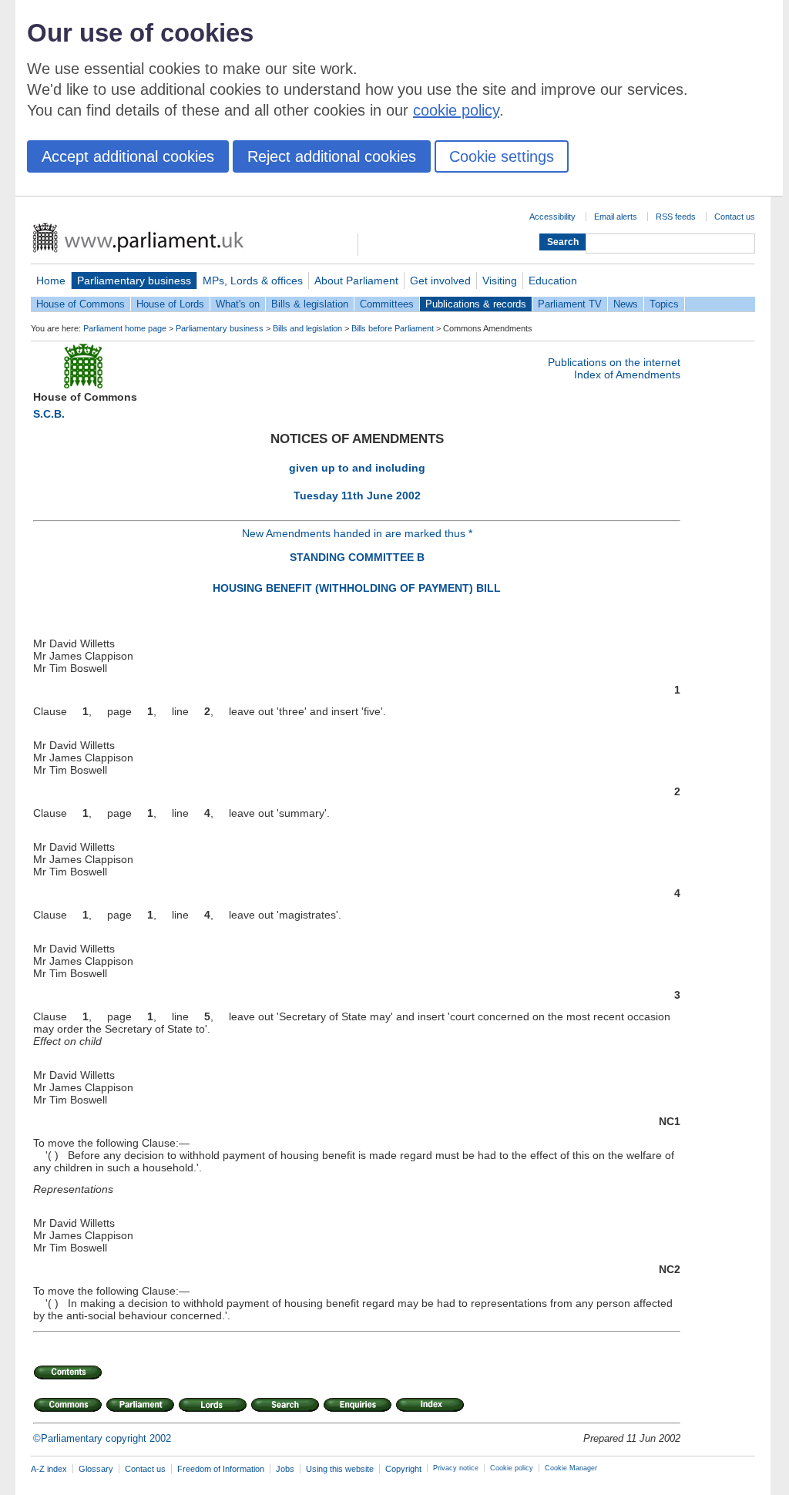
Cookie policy (511, 1468)
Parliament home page (124, 328)
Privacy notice (455, 1468)
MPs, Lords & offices (253, 280)
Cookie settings (501, 156)
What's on (238, 304)
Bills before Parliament (392, 328)
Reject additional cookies (331, 156)
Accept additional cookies (128, 156)
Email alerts (615, 216)
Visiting (499, 280)
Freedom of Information (220, 1468)
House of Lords (170, 304)
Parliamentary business (134, 280)
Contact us (734, 216)
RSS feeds (676, 216)
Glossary (96, 1468)
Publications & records (475, 304)
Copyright (403, 1468)
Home (50, 280)
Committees (387, 304)
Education (553, 280)
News (625, 304)
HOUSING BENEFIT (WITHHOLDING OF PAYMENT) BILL (357, 588)
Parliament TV (570, 304)
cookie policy (456, 110)
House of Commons (80, 304)
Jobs (285, 1468)
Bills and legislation (307, 328)
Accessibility (552, 216)
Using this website (340, 1468)
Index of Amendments (627, 374)
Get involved (440, 280)
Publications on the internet (614, 362)
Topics (664, 304)
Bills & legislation (309, 304)
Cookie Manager (571, 1468)
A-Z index (49, 1468)
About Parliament (356, 280)
